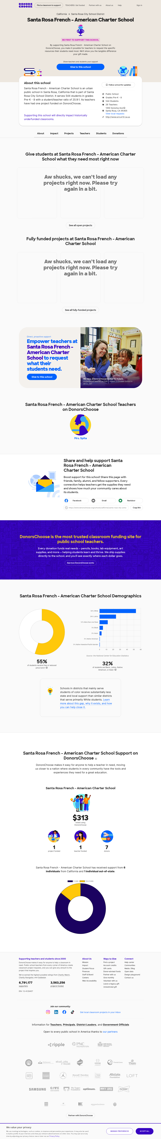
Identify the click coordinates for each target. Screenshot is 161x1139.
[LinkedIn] (56, 1012)
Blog (133, 968)
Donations (118, 133)
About (40, 133)
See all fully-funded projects (80, 310)
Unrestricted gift (110, 987)
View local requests (115, 113)
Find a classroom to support (49, 5)
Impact (54, 133)
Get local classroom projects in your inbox (100, 1012)
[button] (103, 507)
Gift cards (107, 968)
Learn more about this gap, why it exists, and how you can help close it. (86, 703)
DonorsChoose (25, 5)
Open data (129, 971)
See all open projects (80, 225)
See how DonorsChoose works (80, 563)
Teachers (85, 133)
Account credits (109, 965)
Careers (85, 977)
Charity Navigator (26, 977)
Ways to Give (109, 958)
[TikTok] (72, 1012)
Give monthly (108, 977)
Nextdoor (131, 500)
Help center (129, 962)
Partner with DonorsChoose (80, 1115)
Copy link (137, 508)
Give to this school (80, 67)
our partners (110, 1031)
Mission (85, 962)
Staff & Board (87, 974)
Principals (69, 1024)
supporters (25, 984)
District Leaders (86, 1024)
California (62, 14)
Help (120, 5)
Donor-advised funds (112, 971)
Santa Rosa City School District (87, 14)
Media (127, 968)
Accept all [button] (144, 1131)
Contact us (129, 977)
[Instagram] (48, 1012)
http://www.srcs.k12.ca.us (118, 117)
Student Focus (88, 968)
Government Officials (116, 1024)
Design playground (132, 974)
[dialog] (80, 1131)
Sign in (139, 5)
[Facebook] (64, 1012)
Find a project (109, 962)
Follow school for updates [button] (120, 85)
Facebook (77, 500)
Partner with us (95, 5)
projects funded (58, 984)
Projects (69, 133)
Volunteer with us (110, 981)
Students (101, 133)
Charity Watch (64, 975)
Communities (130, 965)
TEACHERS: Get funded (75, 5)
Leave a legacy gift (111, 984)
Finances (86, 971)
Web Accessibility (89, 981)
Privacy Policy (54, 1136)
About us (109, 5)
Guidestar (42, 977)
